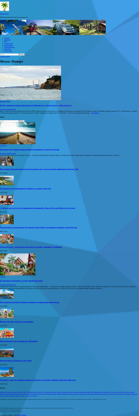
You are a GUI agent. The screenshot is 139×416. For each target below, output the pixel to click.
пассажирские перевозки (130, 394)
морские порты (113, 394)
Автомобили (8, 392)
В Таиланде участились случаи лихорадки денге (21, 281)
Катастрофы (78, 392)
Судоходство (8, 43)
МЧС (92, 392)
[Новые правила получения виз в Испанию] (7, 337)
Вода (43, 392)
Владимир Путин (32, 392)
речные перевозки (9, 396)
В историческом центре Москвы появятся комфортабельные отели (29, 302)
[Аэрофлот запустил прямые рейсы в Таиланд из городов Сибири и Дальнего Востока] (7, 376)
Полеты (127, 392)
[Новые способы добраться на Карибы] (7, 318)
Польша (132, 392)
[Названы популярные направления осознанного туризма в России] (17, 144)
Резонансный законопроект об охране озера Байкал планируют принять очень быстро (38, 227)
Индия (72, 392)
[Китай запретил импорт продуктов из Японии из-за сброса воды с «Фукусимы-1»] (69, 83)
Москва (104, 392)
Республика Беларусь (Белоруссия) (19, 394)
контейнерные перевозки (101, 394)
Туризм (6, 38)
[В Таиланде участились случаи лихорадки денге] (17, 275)
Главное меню (5, 56)
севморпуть (18, 396)
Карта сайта (8, 51)
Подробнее (95, 113)
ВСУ (25, 392)
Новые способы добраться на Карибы (17, 322)
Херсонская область (73, 394)
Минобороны (98, 392)
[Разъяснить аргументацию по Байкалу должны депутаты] (7, 185)
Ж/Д (5, 41)
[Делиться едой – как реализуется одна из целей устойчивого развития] (7, 243)
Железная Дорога (56, 392)
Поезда (117, 392)
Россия (31, 394)
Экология (7, 49)
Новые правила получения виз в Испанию (19, 341)
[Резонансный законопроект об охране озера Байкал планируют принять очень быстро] (7, 223)
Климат (88, 392)
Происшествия (9, 47)
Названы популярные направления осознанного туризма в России (29, 149)
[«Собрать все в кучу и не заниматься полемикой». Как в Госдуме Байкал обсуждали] (7, 204)
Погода (113, 392)
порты (2, 396)
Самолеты (40, 394)
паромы (120, 394)
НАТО (108, 392)
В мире (39, 392)
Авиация (7, 40)
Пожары (122, 392)
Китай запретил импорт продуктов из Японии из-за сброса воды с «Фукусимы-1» (36, 105)
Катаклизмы (8, 45)
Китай (83, 392)
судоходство (28, 396)
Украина (59, 394)
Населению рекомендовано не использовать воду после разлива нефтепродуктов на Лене (39, 169)
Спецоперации (47, 394)
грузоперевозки (89, 394)
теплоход (34, 396)
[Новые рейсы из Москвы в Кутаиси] (7, 356)
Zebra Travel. (4, 14)
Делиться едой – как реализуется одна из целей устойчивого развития (31, 247)
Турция (54, 394)
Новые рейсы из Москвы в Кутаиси (16, 361)
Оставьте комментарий (8, 109)
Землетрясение (65, 392)
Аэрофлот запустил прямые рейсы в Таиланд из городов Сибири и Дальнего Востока (38, 380)
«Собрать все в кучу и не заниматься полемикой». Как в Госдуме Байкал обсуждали (37, 208)
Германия (48, 392)
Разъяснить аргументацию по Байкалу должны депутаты (25, 188)
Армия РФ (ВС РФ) (18, 392)
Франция (64, 394)
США (35, 394)
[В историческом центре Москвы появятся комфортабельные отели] (7, 298)
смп (23, 396)
